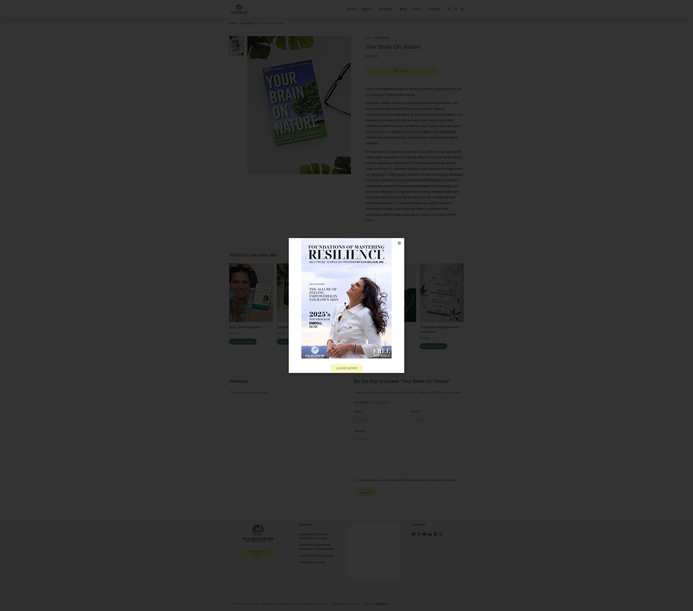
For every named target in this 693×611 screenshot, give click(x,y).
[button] (399, 243)
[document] (346, 305)
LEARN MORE (346, 368)
